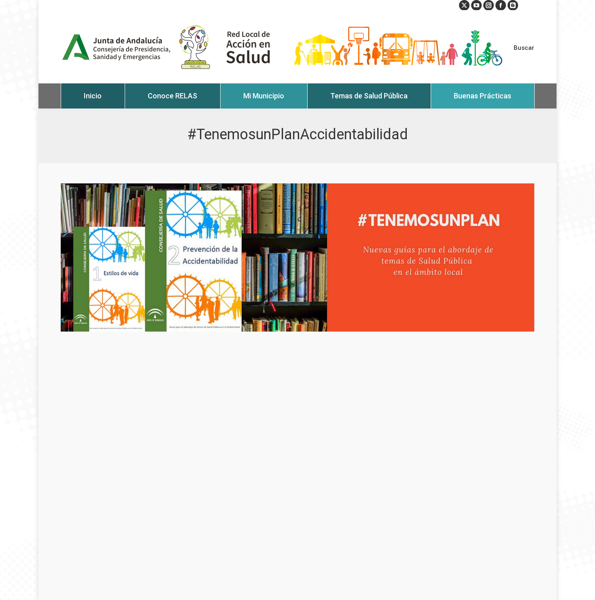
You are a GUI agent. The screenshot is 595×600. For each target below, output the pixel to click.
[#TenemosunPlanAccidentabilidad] (297, 257)
